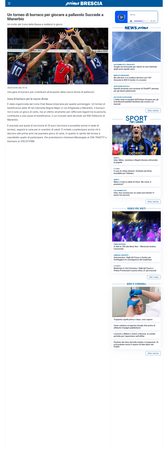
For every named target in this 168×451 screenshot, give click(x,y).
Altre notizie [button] (153, 110)
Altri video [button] (154, 277)
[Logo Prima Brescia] (84, 3)
